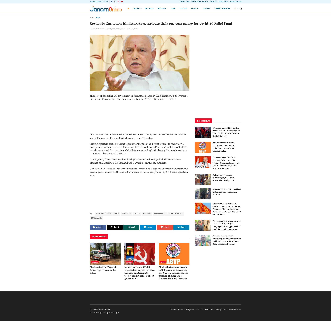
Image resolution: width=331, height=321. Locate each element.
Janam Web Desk (97, 29)
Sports (206, 9)
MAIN (116, 213)
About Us (205, 1)
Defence (162, 9)
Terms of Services (235, 1)
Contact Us (213, 1)
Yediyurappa (159, 213)
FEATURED (126, 213)
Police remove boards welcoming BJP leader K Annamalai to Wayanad (223, 177)
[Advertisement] (139, 118)
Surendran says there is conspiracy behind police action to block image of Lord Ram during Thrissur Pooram (227, 240)
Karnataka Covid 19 (103, 213)
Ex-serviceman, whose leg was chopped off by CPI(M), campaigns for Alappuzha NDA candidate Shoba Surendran (227, 225)
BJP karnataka (96, 218)
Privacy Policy (223, 1)
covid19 (137, 213)
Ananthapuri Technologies (110, 312)
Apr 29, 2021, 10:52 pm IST (116, 29)
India (136, 29)
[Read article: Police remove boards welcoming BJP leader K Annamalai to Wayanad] (203, 179)
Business (149, 9)
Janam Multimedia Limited (100, 309)
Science (183, 9)
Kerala (95, 262)
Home (92, 17)
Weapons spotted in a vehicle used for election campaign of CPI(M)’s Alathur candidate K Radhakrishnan (226, 132)
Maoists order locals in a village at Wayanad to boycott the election (227, 192)
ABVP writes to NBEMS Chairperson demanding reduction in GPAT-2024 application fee (223, 147)
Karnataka (147, 213)
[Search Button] (241, 8)
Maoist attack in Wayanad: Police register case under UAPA (103, 270)
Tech (173, 9)
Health (195, 9)
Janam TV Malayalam (193, 1)
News (136, 9)
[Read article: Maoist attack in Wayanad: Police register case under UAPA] (105, 254)
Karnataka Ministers (175, 213)
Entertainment (222, 9)
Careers (182, 1)
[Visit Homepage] (106, 9)
